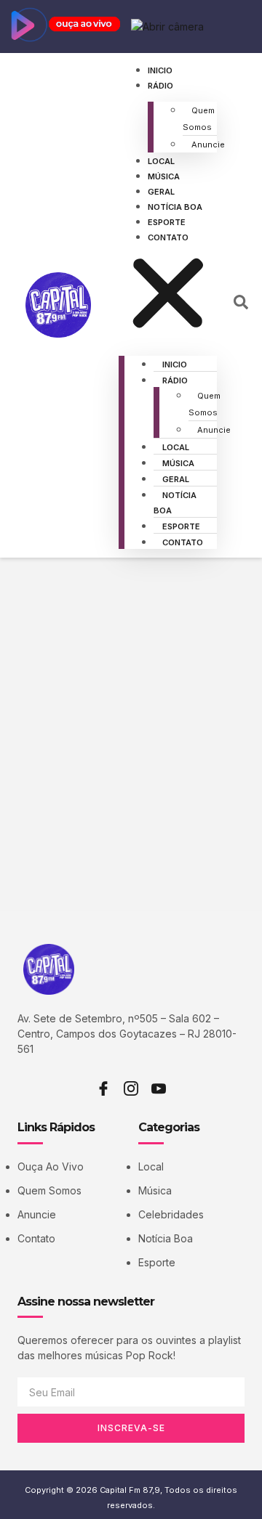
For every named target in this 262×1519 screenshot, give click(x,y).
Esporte (167, 222)
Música (164, 176)
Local (161, 161)
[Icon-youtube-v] (158, 1088)
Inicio (160, 70)
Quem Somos (199, 118)
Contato (168, 237)
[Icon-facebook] (103, 1088)
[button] (168, 295)
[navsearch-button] (240, 305)
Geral (161, 192)
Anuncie (208, 144)
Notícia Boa (175, 207)
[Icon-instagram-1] (131, 1088)
